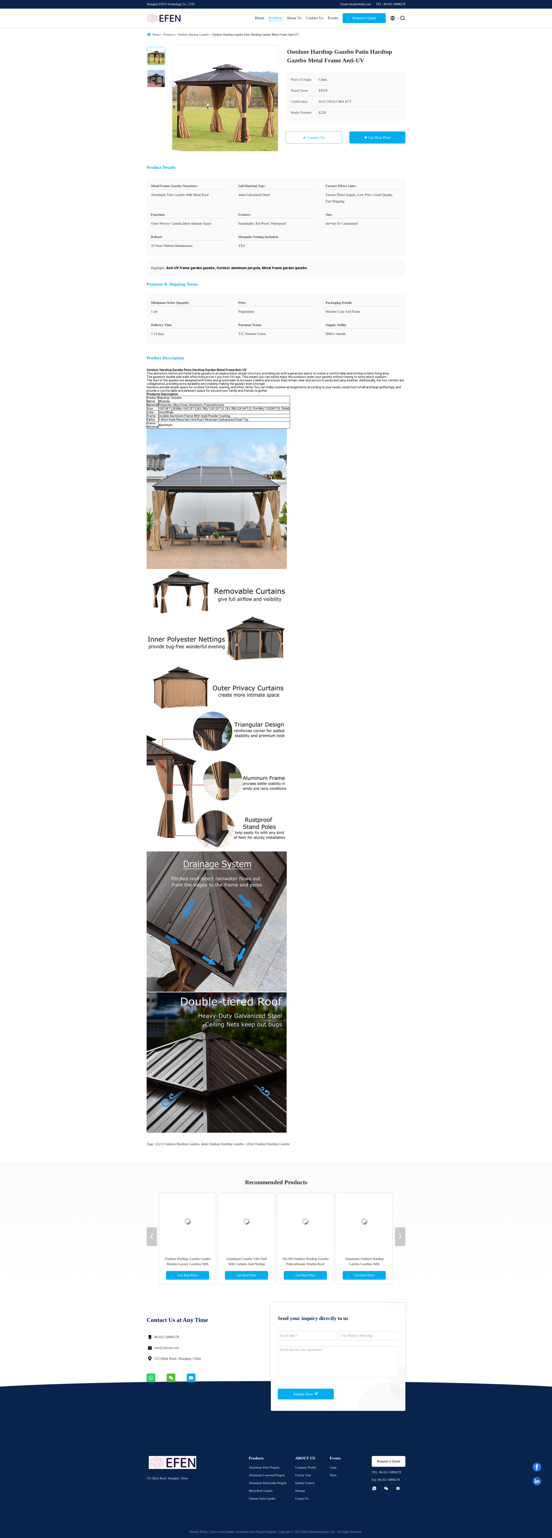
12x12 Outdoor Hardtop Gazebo (177, 1144)
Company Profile (305, 1467)
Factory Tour (303, 1475)
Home (259, 18)
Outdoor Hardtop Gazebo (193, 34)
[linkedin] (537, 1481)
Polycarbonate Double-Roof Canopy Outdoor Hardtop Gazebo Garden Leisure (245, 1264)
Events (333, 18)
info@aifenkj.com (166, 1348)
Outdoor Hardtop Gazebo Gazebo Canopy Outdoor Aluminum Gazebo (386, 1264)
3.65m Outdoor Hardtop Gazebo (267, 1144)
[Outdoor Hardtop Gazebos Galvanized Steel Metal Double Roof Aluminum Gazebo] (327, 1221)
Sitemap (300, 1490)
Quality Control (304, 1483)
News (333, 1475)
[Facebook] (537, 1467)
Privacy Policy (199, 1531)
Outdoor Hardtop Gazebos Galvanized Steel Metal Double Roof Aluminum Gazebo (327, 1264)
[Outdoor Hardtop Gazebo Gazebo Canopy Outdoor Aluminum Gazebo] (386, 1221)
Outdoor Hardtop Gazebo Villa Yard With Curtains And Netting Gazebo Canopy (186, 1264)
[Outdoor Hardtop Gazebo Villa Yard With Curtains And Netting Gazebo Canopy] (186, 1221)
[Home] (164, 18)
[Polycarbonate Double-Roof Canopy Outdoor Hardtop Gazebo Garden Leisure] (245, 1221)
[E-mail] (196, 1381)
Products (275, 18)
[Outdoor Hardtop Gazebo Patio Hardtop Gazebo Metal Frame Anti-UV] (225, 98)
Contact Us (314, 18)
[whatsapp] (157, 1381)
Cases (333, 1467)
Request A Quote (364, 18)
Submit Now (303, 1394)
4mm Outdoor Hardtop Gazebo (222, 1144)
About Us (294, 18)
